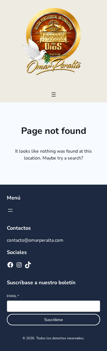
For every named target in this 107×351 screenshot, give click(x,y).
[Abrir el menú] (53, 94)
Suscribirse (53, 320)
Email (13, 296)
